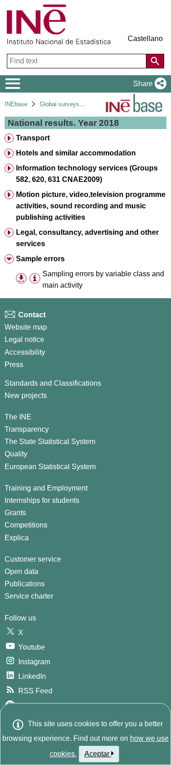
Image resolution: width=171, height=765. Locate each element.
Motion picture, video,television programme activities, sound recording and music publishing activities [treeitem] (91, 206)
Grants (15, 513)
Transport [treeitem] (33, 138)
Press (14, 364)
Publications (25, 584)
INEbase (16, 104)
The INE (18, 417)
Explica (17, 538)
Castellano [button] (145, 38)
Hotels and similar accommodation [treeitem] (76, 153)
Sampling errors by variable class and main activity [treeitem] (103, 279)
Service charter (29, 596)
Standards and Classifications (53, 383)
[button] (148, 84)
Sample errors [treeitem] (40, 259)
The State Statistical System (50, 441)
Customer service (33, 559)
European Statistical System (50, 466)
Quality (16, 454)
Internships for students (42, 500)
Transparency (27, 429)
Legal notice (24, 339)
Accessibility (25, 352)
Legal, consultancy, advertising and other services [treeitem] (87, 238)
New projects (26, 395)
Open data (21, 571)
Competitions (26, 525)
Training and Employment (46, 488)
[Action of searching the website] (155, 61)
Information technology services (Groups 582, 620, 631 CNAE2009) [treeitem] (87, 173)
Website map (26, 327)
